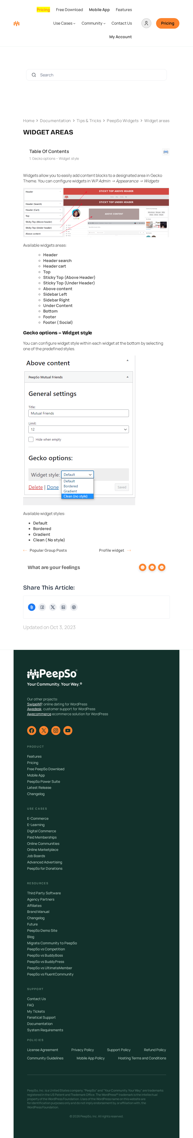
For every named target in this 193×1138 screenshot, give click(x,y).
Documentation (55, 120)
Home (28, 120)
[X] (53, 607)
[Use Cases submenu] (74, 23)
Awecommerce (39, 713)
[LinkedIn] (63, 607)
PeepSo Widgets (123, 120)
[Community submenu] (104, 23)
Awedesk (34, 708)
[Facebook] (42, 607)
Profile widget (111, 550)
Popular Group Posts (48, 550)
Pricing (167, 23)
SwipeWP (34, 704)
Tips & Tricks (89, 120)
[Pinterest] (74, 607)
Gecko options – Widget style (55, 158)
